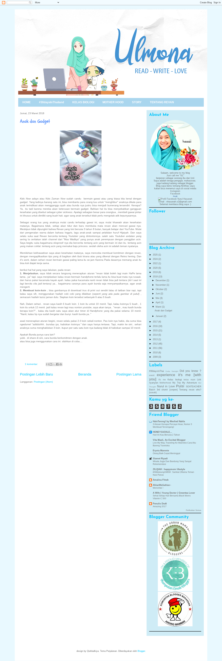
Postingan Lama (128, 374)
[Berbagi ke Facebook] (57, 364)
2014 (155, 335)
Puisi (180, 386)
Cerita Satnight (171, 371)
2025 (155, 254)
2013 (155, 339)
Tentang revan (186, 389)
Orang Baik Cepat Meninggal (166, 453)
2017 (155, 321)
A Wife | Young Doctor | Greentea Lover (174, 493)
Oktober (160, 289)
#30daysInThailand (51, 102)
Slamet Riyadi (160, 458)
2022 (155, 263)
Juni (158, 293)
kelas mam (189, 379)
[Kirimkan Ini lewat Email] (47, 364)
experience (166, 375)
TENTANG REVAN (162, 102)
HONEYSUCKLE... (162, 432)
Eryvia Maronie (161, 450)
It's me (162, 379)
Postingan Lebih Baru (36, 374)
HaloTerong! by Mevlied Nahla (169, 421)
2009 (155, 357)
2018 (155, 276)
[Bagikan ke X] (54, 364)
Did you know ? (190, 370)
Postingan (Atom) (43, 381)
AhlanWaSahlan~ (162, 485)
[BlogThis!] (51, 364)
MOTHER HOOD (113, 102)
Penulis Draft (160, 503)
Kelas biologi (175, 379)
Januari (160, 316)
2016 (155, 326)
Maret (159, 306)
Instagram (175, 191)
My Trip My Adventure (184, 382)
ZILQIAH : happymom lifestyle (169, 469)
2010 (155, 352)
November (161, 285)
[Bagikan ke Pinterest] (60, 364)
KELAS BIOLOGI (83, 102)
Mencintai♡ (158, 488)
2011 (155, 348)
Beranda (84, 374)
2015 (155, 330)
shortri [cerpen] (169, 389)
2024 (155, 259)
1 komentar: (32, 364)
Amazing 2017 (159, 506)
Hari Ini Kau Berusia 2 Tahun (166, 435)
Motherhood (165, 383)
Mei (158, 298)
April (158, 302)
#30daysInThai (156, 371)
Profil (175, 196)
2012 (155, 343)
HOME (26, 102)
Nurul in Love (166, 386)
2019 (155, 272)
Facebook (175, 193)
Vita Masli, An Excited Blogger (169, 440)
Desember (161, 280)
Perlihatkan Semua (193, 510)
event (151, 375)
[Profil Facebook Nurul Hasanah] (175, 199)
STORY (137, 102)
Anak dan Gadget (35, 121)
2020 (155, 268)
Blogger (141, 651)
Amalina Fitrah (161, 480)
